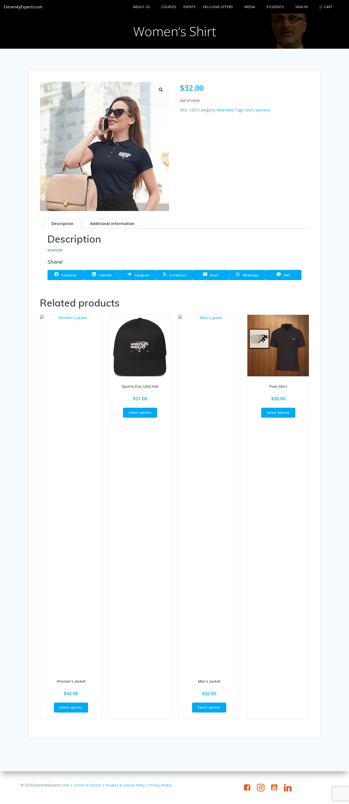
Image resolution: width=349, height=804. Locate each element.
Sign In (301, 7)
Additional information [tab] (112, 223)
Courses (168, 7)
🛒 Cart (326, 7)
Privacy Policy (160, 785)
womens (262, 110)
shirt (249, 110)
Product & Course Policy (125, 785)
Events (189, 7)
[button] (161, 90)
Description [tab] (62, 223)
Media (249, 7)
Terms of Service (87, 785)
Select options (71, 707)
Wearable (225, 110)
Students (275, 7)
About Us (141, 7)
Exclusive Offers (218, 7)
